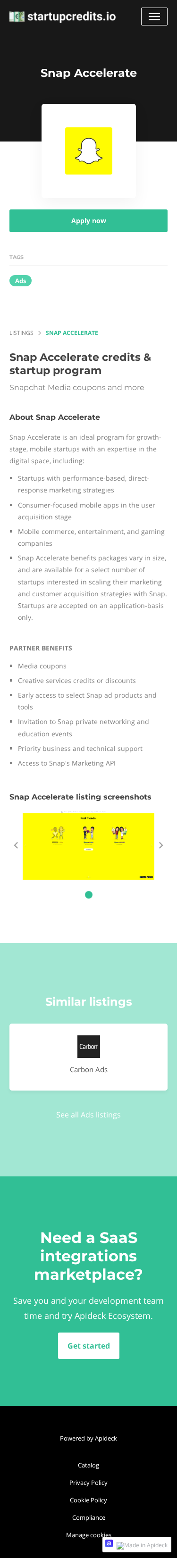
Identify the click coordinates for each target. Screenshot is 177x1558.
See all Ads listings (88, 1114)
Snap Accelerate (72, 333)
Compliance (88, 1517)
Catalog (88, 1465)
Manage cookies (88, 1535)
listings (21, 333)
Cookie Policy (88, 1500)
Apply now (88, 220)
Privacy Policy (88, 1482)
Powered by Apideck (88, 1438)
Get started (88, 1346)
